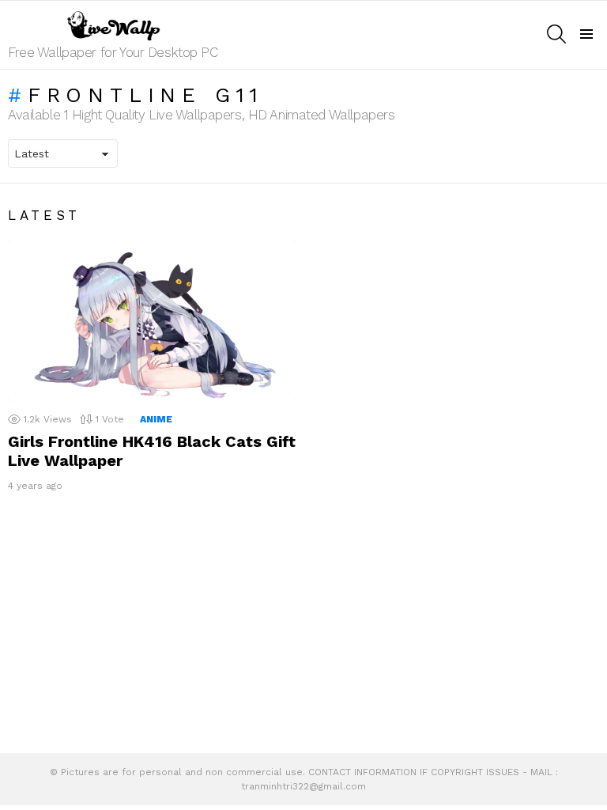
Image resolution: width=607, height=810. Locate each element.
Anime (156, 419)
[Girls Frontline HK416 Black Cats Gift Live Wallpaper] (152, 321)
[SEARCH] (556, 34)
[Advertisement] (303, 626)
